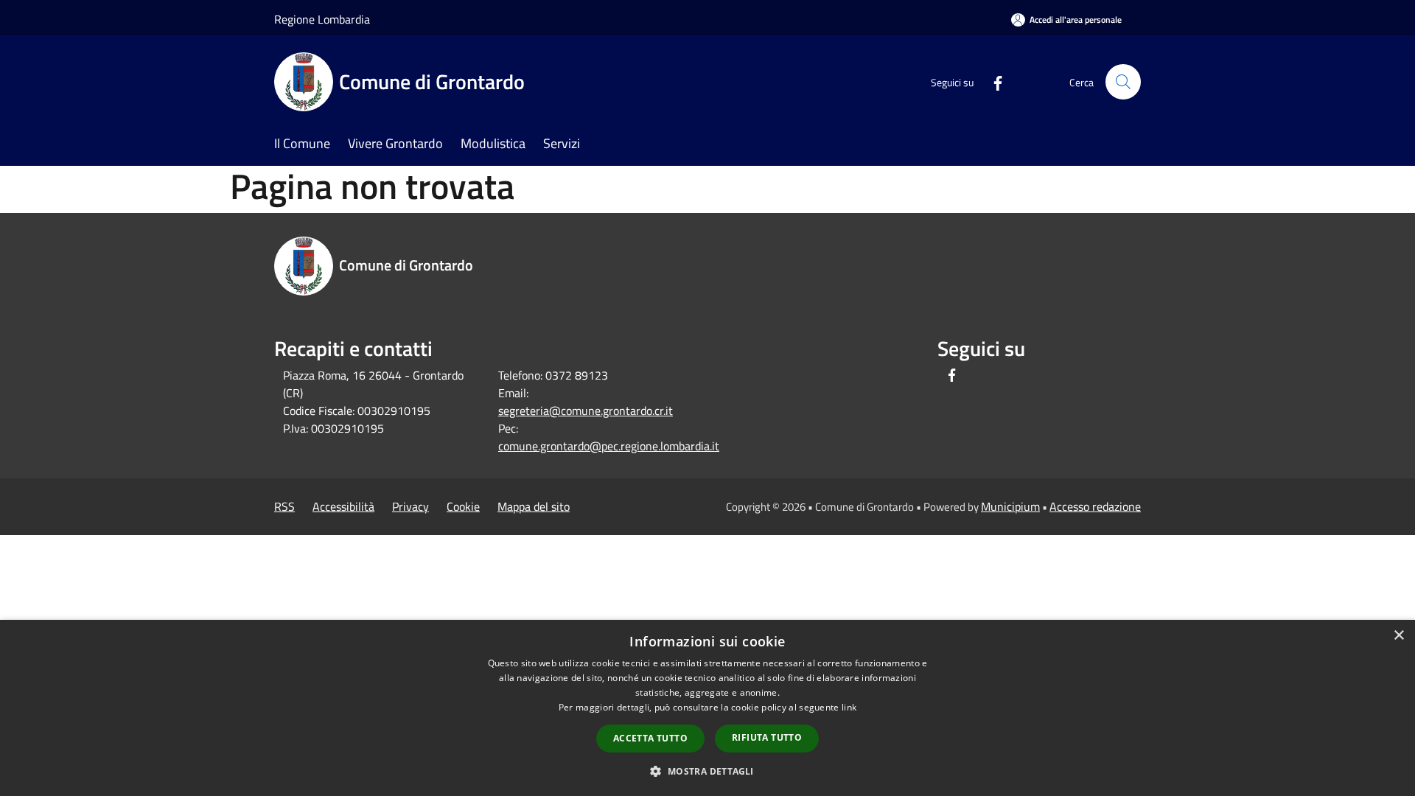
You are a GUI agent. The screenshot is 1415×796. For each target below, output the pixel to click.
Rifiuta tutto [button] (767, 737)
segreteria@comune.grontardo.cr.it (585, 410)
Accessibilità (343, 506)
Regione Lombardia (322, 19)
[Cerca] (1123, 82)
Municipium (1010, 506)
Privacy (410, 506)
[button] (707, 771)
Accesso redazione (1095, 506)
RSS (284, 506)
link (849, 707)
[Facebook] (992, 81)
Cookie (463, 506)
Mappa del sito (533, 506)
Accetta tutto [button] (650, 738)
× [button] (1398, 635)
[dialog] (707, 708)
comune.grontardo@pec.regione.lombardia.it (608, 446)
